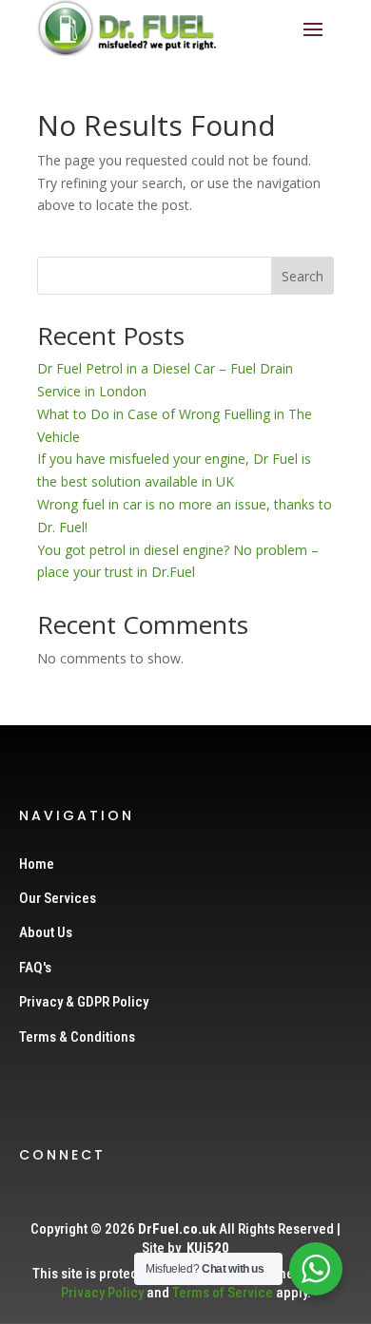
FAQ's (35, 967)
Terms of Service (222, 1292)
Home (36, 864)
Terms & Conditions (77, 1037)
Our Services (57, 898)
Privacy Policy (102, 1292)
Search (302, 276)
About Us (45, 932)
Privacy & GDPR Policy (83, 1001)
